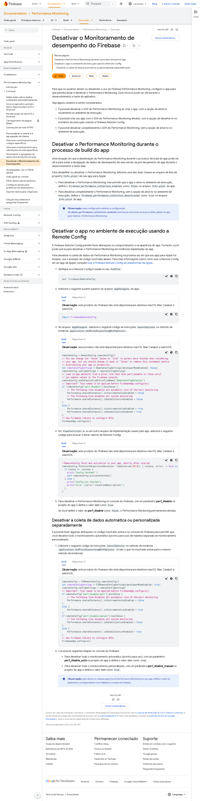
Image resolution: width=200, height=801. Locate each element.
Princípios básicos (31, 20)
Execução (84, 20)
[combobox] (100, 4)
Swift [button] (63, 297)
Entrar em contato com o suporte (159, 743)
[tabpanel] (118, 313)
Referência (105, 20)
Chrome (99, 781)
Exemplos (122, 20)
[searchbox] (21, 30)
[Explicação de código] (166, 276)
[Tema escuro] (171, 276)
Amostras (50, 753)
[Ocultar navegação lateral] (38, 795)
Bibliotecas (51, 758)
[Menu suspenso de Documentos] (65, 4)
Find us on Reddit (102, 748)
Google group (150, 753)
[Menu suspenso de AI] (57, 20)
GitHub (49, 763)
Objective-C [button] (79, 297)
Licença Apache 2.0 (109, 716)
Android (76, 76)
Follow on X (99, 753)
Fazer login (190, 3)
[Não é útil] (176, 29)
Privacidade (73, 794)
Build (34, 3)
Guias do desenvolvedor (58, 743)
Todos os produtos (162, 781)
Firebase (56, 29)
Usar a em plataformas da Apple (119, 263)
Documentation (15, 14)
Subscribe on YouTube (105, 758)
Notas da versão (151, 758)
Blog (154, 3)
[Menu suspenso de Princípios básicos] (44, 20)
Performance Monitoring (50, 14)
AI (52, 20)
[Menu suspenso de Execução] (93, 20)
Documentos (54, 3)
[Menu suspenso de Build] (41, 4)
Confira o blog (101, 743)
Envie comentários (165, 37)
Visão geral (10, 20)
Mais (74, 3)
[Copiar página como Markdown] (134, 45)
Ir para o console (171, 3)
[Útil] (172, 29)
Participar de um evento (106, 763)
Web (91, 76)
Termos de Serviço (55, 794)
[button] (18, 54)
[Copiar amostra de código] (176, 276)
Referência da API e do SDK (59, 748)
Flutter (105, 76)
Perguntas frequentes (154, 768)
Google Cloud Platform (135, 781)
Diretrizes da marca (153, 763)
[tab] (63, 297)
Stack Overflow (150, 748)
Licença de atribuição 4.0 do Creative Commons (160, 712)
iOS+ (60, 76)
